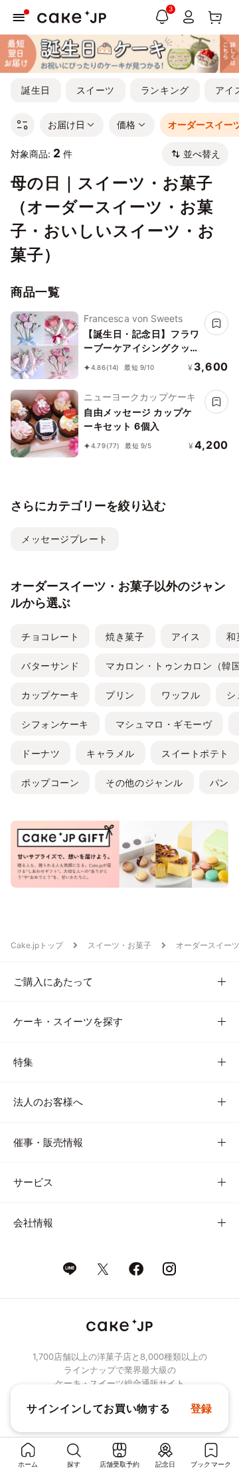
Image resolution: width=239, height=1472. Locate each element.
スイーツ (95, 90)
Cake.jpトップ (37, 945)
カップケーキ (50, 694)
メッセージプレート (64, 538)
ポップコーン (50, 782)
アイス (185, 636)
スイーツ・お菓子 (119, 945)
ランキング (165, 90)
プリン (120, 694)
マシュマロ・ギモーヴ (164, 724)
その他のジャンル (144, 782)
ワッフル (180, 694)
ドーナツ (40, 753)
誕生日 (35, 90)
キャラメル (110, 753)
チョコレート (50, 636)
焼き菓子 (125, 636)
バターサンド (50, 665)
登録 (201, 1408)
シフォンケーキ (55, 724)
